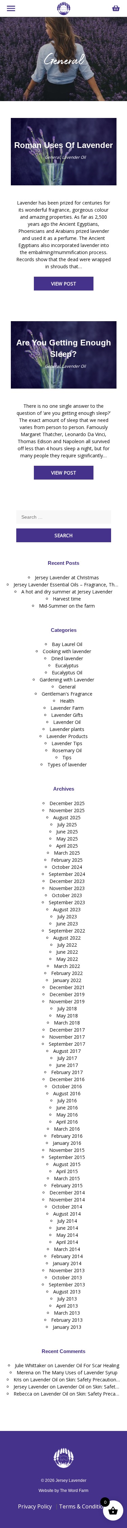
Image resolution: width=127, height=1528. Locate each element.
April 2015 (67, 1171)
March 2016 (67, 1129)
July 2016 (67, 1100)
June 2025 (67, 831)
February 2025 (67, 860)
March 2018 (67, 1022)
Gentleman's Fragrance (67, 694)
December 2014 (67, 1192)
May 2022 (67, 959)
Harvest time (67, 598)
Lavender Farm (67, 708)
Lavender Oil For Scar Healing (87, 1365)
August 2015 (67, 1164)
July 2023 (67, 916)
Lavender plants (66, 729)
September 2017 (67, 1044)
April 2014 (67, 1242)
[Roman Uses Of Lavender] (43, 157)
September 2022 (67, 930)
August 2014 (67, 1214)
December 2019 (67, 994)
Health (67, 701)
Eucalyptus (67, 665)
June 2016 (67, 1107)
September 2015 (67, 1157)
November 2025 (67, 810)
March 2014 (67, 1249)
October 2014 (67, 1206)
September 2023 (67, 902)
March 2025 (67, 853)
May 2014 (67, 1235)
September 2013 (67, 1284)
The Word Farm (74, 1490)
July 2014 (67, 1221)
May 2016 (67, 1114)
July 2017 (67, 1058)
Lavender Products (67, 736)
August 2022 (67, 938)
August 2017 (67, 1051)
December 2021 (67, 987)
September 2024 (67, 874)
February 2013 (67, 1320)
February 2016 (67, 1136)
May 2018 (67, 1015)
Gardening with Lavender (67, 679)
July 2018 (67, 1008)
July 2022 (67, 945)
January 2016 (67, 1143)
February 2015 (67, 1185)
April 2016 (67, 1122)
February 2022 (67, 973)
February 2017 (67, 1072)
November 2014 (67, 1199)
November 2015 (67, 1150)
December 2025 (67, 803)
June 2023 (67, 923)
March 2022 (67, 966)
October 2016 (67, 1086)
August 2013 (67, 1291)
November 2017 (67, 1037)
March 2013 (67, 1313)
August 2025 (67, 817)
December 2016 (67, 1079)
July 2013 (67, 1298)
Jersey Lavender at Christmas (67, 577)
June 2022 (67, 952)
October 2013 (67, 1277)
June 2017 (67, 1065)
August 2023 (67, 909)
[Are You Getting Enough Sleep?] (43, 366)
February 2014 (67, 1256)
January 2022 (67, 980)
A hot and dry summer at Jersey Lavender (66, 591)
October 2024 (67, 867)
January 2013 (67, 1327)
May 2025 (67, 838)
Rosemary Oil (67, 750)
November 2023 (67, 888)
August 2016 (67, 1093)
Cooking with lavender (67, 651)
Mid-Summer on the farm (67, 606)
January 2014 (67, 1263)
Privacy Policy (35, 1506)
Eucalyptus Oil (67, 672)
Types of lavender (67, 764)
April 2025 (67, 846)
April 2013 (67, 1306)
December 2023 (67, 881)
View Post (63, 283)
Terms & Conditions (84, 1506)
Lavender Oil (74, 157)
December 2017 (67, 1030)
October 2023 (67, 895)
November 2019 (67, 1001)
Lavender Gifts (67, 715)
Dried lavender (67, 658)
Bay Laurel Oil (67, 644)
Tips (66, 757)
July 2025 (67, 824)
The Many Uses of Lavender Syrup (80, 1372)
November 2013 (67, 1270)
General (52, 157)
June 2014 (67, 1228)
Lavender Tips (66, 743)
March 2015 (67, 1178)
